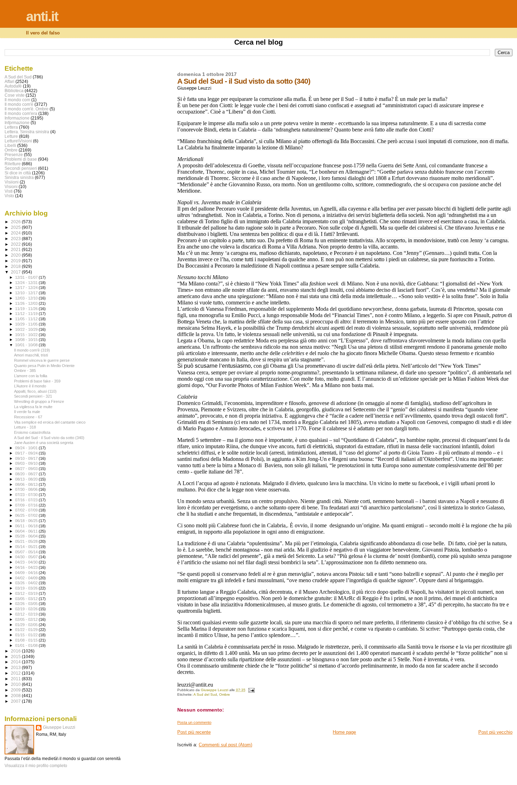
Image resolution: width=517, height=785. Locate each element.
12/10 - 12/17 (27, 293)
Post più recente (194, 732)
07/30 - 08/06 (27, 489)
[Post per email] (251, 690)
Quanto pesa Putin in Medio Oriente (44, 365)
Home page (344, 732)
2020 (16, 255)
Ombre (224, 694)
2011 (16, 678)
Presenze (14, 154)
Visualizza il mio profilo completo (36, 765)
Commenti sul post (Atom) (225, 744)
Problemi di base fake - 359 (37, 381)
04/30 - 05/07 (27, 557)
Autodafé (13, 86)
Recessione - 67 (28, 417)
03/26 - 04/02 (27, 583)
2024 (16, 233)
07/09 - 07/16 (27, 505)
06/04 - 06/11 (27, 531)
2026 (16, 221)
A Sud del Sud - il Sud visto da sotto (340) (49, 438)
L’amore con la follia (30, 376)
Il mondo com (17, 99)
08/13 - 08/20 (27, 479)
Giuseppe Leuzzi (59, 727)
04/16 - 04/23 (27, 567)
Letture (11, 136)
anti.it (42, 16)
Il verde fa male (27, 412)
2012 (16, 673)
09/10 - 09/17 (27, 458)
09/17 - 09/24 (27, 453)
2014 (16, 661)
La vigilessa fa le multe (33, 407)
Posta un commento (194, 722)
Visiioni (12, 182)
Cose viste (15, 95)
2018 (16, 266)
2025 (16, 227)
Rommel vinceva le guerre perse (42, 360)
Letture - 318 (25, 427)
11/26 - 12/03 (27, 303)
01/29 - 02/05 (27, 625)
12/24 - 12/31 (27, 283)
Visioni (11, 186)
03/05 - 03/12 (27, 599)
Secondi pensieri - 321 (33, 396)
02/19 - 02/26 (27, 609)
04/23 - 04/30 (27, 562)
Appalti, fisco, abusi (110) (35, 391)
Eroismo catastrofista (32, 432)
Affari (9, 81)
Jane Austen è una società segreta (43, 442)
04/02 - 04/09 (27, 578)
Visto (9, 195)
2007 (16, 701)
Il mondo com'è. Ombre (27, 109)
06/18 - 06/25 (27, 521)
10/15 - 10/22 (27, 335)
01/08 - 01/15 (27, 640)
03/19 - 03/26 (27, 588)
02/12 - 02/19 (27, 614)
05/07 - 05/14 (27, 552)
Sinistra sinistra (19, 177)
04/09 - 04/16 (27, 573)
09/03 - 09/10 (27, 463)
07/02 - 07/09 (27, 510)
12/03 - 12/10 (27, 298)
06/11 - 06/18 (27, 526)
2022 (16, 244)
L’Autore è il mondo (30, 386)
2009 (16, 690)
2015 (16, 656)
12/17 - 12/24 (27, 287)
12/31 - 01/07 (27, 277)
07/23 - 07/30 (27, 495)
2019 (16, 260)
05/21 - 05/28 (27, 541)
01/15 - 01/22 (27, 635)
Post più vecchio (495, 732)
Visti (9, 191)
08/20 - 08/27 (27, 474)
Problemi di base (21, 159)
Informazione (17, 118)
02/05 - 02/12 (27, 619)
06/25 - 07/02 (27, 515)
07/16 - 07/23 (27, 500)
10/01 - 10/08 (27, 345)
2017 (16, 272)
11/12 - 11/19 (27, 313)
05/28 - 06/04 (27, 536)
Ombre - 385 (25, 370)
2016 (16, 651)
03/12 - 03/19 (27, 593)
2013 (16, 667)
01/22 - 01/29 (27, 630)
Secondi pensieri (21, 168)
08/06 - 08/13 (27, 484)
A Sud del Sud (205, 694)
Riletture (13, 163)
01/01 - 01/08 (27, 645)
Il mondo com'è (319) (32, 350)
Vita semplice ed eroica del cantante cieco (49, 422)
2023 (16, 238)
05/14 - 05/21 (27, 547)
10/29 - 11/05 (27, 324)
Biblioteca (14, 90)
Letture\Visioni (18, 141)
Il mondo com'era (21, 113)
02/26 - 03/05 (27, 603)
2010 (16, 684)
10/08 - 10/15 (27, 339)
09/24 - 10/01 (27, 448)
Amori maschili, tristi (31, 355)
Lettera (11, 127)
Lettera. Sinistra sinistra (27, 131)
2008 (16, 695)
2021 (16, 249)
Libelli (10, 145)
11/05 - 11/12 (27, 319)
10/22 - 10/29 (27, 329)
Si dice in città (18, 172)
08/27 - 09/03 (27, 469)
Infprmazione (17, 122)
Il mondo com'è (19, 104)
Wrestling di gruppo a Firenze (39, 401)
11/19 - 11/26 (27, 309)
